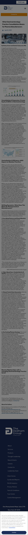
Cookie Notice (12, 527)
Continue (14, 532)
